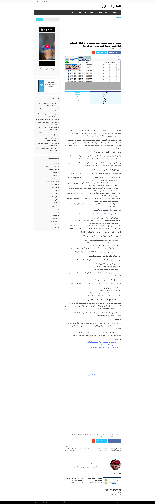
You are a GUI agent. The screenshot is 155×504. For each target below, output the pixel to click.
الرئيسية (66, 502)
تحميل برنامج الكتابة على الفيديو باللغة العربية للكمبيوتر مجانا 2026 (47, 144)
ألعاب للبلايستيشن (53, 169)
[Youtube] (89, 464)
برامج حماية (54, 197)
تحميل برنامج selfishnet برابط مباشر (77, 434)
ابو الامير (118, 49)
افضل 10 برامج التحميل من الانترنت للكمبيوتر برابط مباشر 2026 (47, 128)
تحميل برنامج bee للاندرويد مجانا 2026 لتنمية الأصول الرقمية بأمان (47, 123)
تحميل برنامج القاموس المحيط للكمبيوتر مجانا (95, 479)
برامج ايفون (107, 12)
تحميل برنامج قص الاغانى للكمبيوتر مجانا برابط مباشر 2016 (74, 479)
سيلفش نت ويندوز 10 (100, 436)
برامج (100, 12)
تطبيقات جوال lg (53, 221)
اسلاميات (55, 209)
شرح (73, 12)
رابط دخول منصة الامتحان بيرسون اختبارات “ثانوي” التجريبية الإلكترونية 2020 (112, 491)
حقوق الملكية (46, 502)
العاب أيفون (54, 172)
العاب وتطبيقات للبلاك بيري (51, 181)
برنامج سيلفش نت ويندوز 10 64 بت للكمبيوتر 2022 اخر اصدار (102, 342)
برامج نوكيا (55, 218)
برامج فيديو (55, 203)
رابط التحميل (91, 375)
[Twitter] (92, 464)
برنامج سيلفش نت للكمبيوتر (107, 214)
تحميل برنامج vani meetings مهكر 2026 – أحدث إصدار (47, 134)
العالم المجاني (111, 7)
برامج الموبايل (92, 12)
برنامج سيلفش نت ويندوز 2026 (91, 434)
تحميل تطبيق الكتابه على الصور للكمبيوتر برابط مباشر (104, 347)
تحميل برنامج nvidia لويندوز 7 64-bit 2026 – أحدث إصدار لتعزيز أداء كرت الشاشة (47, 115)
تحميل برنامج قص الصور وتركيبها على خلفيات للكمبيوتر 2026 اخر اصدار (47, 104)
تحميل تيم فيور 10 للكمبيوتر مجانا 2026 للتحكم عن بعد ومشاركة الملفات (47, 139)
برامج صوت (54, 200)
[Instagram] (102, 464)
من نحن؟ (41, 502)
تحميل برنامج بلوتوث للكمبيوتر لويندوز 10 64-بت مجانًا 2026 (46, 110)
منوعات (79, 12)
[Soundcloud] (96, 464)
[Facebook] (104, 464)
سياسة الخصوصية (60, 502)
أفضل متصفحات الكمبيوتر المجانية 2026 (49, 166)
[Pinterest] (98, 464)
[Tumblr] (94, 464)
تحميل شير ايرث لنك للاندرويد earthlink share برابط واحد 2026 (47, 149)
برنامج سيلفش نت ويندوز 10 (102, 434)
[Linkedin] (100, 464)
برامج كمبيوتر (118, 17)
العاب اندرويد (54, 175)
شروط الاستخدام (53, 502)
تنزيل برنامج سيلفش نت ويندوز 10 (109, 345)
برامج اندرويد (116, 12)
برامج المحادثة (54, 184)
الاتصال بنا (36, 502)
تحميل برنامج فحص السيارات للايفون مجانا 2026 (46, 119)
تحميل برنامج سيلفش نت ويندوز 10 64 (111, 436)
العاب (85, 12)
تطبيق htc (55, 215)
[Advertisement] (93, 30)
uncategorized (53, 163)
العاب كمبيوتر (54, 178)
